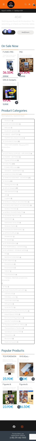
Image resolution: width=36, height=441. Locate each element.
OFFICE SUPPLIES (11, 233)
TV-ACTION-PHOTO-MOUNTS (15, 290)
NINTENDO (8, 219)
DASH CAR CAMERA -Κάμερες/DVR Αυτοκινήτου (15, 146)
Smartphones (9, 264)
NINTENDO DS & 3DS (12, 222)
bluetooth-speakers (11, 131)
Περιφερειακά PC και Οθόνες (15, 324)
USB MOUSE (9, 293)
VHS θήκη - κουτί (10, 297)
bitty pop (8, 127)
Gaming (7, 181)
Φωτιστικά (8, 338)
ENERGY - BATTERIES (12, 157)
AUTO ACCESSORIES (12, 124)
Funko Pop (8, 164)
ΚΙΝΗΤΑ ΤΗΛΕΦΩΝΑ (12, 321)
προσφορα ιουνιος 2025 (13, 331)
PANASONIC (9, 236)
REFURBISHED (9, 260)
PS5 (21, 52)
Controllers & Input (11, 141)
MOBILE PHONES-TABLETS (14, 212)
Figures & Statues (11, 160)
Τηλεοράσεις (9, 335)
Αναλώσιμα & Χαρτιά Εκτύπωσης (16, 311)
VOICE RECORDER (11, 300)
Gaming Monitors (10, 184)
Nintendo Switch (10, 226)
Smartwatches (9, 267)
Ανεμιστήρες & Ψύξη (11, 314)
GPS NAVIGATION (10, 191)
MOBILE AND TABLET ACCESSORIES (17, 205)
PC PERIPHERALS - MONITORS (15, 247)
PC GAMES (8, 240)
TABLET (7, 271)
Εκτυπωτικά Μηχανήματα (13, 318)
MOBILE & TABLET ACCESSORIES (16, 202)
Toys (6, 286)
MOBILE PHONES (11, 209)
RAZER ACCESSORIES (12, 257)
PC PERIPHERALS (10, 243)
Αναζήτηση (25, 32)
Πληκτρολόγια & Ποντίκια (13, 328)
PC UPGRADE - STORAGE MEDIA (15, 250)
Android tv (8, 120)
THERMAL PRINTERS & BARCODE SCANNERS (14, 279)
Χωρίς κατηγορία (11, 342)
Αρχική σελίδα (6, 10)
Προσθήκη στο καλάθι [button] (17, 74)
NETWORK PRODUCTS (12, 216)
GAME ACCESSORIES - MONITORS (16, 177)
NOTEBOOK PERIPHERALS (14, 229)
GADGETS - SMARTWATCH (13, 171)
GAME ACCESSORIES (12, 174)
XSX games (8, 304)
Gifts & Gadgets (9, 80)
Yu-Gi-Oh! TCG (9, 307)
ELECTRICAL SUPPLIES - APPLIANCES (17, 153)
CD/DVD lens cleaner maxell (14, 138)
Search (25, 4)
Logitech (7, 198)
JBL (6, 195)
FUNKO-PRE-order (8, 53)
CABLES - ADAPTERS (12, 134)
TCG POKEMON (10, 274)
